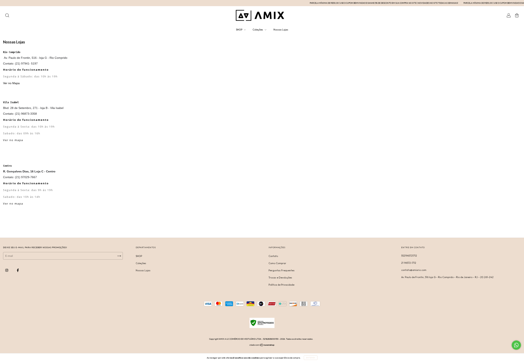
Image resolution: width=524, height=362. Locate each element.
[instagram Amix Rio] (7, 270)
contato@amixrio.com (413, 270)
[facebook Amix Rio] (17, 270)
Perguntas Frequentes (282, 270)
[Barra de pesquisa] (7, 15)
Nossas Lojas (280, 29)
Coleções (258, 29)
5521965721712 (409, 255)
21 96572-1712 (408, 262)
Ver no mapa (13, 140)
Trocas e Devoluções (280, 277)
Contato (273, 256)
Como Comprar (277, 263)
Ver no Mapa (11, 83)
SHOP (239, 29)
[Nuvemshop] (262, 345)
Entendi (310, 358)
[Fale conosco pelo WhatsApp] (516, 345)
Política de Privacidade (281, 284)
